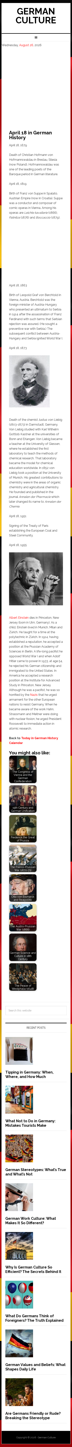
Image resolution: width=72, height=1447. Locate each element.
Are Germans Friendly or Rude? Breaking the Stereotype (33, 1415)
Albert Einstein (19, 617)
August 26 (26, 45)
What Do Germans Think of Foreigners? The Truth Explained (34, 1318)
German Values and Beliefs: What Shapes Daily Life (35, 1366)
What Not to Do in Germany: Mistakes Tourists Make (30, 1123)
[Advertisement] (36, 85)
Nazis (34, 695)
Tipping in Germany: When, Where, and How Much (29, 1074)
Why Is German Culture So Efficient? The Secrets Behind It (33, 1269)
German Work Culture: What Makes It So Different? (30, 1220)
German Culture (36, 15)
